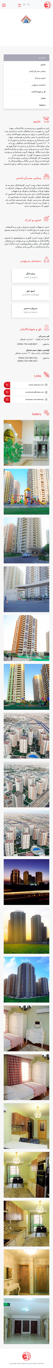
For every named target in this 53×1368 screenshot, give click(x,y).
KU (19, 5)
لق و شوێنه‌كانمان (38, 92)
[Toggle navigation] (4, 5)
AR (24, 5)
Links (43, 98)
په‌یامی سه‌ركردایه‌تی (37, 71)
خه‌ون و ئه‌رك (40, 78)
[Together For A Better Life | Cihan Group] (47, 5)
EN (28, 5)
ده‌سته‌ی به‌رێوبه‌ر (39, 85)
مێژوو (43, 64)
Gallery (42, 105)
